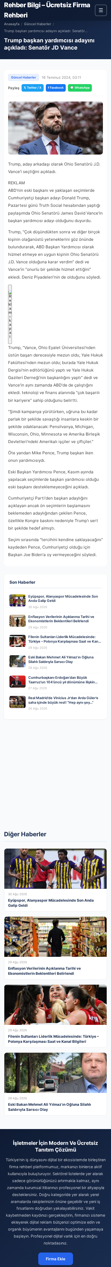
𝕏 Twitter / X (32, 87)
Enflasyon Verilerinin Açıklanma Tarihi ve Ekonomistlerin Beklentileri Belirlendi (61, 619)
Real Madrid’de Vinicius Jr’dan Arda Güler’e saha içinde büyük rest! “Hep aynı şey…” (63, 700)
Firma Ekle (55, 1259)
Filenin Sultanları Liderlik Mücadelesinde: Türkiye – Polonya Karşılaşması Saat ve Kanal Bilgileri (64, 641)
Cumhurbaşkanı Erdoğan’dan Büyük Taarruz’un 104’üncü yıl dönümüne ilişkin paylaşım (61, 682)
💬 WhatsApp (80, 87)
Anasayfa (11, 24)
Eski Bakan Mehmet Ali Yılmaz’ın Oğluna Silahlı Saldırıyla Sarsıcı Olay (60, 659)
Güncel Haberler (37, 24)
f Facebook (56, 87)
